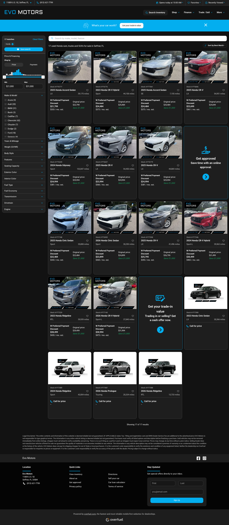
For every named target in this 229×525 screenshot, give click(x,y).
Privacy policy (75, 486)
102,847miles (83, 169)
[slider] (4, 77)
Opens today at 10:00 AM (170, 2)
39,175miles (83, 93)
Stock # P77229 (56, 312)
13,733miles (174, 394)
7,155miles (175, 93)
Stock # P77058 (147, 237)
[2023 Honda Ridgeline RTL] (69, 293)
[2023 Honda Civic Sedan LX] (205, 293)
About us (73, 478)
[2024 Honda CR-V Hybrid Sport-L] (205, 217)
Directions (112, 474)
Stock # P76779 (147, 162)
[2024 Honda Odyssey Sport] (69, 142)
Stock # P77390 (192, 312)
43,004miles (83, 394)
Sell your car (113, 478)
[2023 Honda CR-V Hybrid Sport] (115, 67)
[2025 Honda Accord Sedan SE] (160, 67)
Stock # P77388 (147, 388)
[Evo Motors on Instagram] (203, 458)
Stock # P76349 (56, 162)
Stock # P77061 (147, 87)
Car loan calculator (116, 482)
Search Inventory (157, 12)
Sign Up (177, 500)
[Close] (206, 24)
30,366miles (219, 319)
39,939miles (83, 319)
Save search (25, 49)
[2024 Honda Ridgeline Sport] (69, 368)
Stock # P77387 (102, 388)
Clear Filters (38, 39)
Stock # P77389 (56, 388)
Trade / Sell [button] (204, 12)
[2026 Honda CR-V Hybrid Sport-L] (115, 293)
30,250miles (128, 244)
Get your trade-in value (131, 25)
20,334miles (128, 394)
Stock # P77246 (192, 237)
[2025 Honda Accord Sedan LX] (69, 67)
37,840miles (128, 319)
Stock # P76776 (102, 87)
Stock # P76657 (102, 162)
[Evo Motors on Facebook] (197, 458)
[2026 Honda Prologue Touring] (115, 368)
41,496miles (174, 244)
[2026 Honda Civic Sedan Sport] (115, 217)
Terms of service (115, 486)
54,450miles (128, 169)
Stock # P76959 (102, 237)
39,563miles (219, 244)
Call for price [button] (196, 326)
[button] (18, 2)
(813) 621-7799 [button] (46, 2)
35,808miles (83, 244)
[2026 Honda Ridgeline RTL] (160, 368)
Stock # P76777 (56, 87)
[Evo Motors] (23, 12)
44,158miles (128, 93)
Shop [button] (174, 12)
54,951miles (219, 93)
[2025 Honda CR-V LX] (205, 67)
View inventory (75, 474)
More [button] (219, 12)
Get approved (75, 482)
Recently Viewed (215, 2)
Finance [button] (187, 12)
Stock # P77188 (56, 237)
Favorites (195, 2)
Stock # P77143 (102, 312)
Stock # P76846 (192, 87)
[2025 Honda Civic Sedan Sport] (69, 217)
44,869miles (174, 169)
